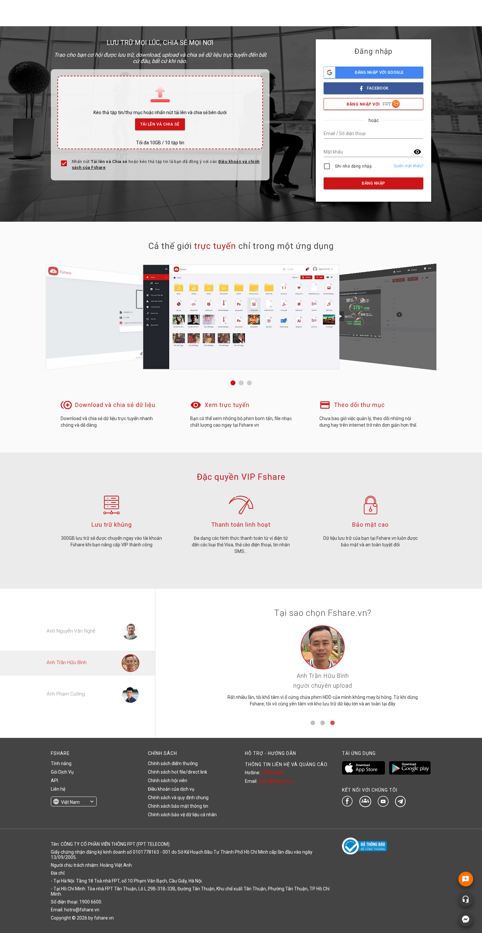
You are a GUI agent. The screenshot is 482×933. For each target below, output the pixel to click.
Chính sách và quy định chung (178, 797)
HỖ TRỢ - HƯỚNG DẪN (270, 753)
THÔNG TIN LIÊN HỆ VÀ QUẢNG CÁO (286, 764)
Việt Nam (70, 802)
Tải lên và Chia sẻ (160, 124)
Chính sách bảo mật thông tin (178, 806)
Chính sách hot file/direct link (177, 772)
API (54, 780)
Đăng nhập (373, 183)
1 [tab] (313, 723)
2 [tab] (322, 723)
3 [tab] (332, 723)
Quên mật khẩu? (408, 166)
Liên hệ (58, 789)
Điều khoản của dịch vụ (171, 789)
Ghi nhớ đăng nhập (353, 166)
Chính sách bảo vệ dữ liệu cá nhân (182, 814)
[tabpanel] (322, 668)
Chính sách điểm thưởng (173, 763)
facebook (378, 88)
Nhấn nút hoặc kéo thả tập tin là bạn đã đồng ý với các (166, 164)
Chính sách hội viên (167, 780)
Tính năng (61, 763)
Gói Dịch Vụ (62, 772)
